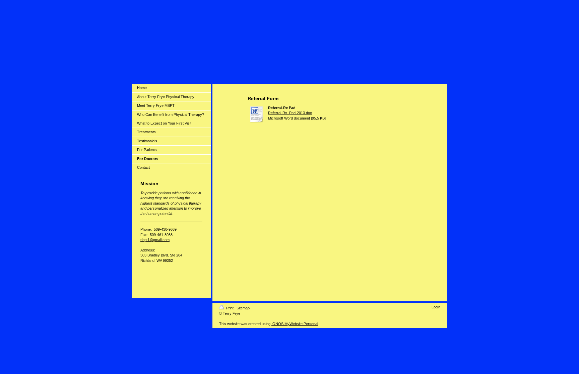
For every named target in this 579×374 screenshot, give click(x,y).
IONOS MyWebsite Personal (294, 324)
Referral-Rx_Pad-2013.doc (290, 113)
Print (230, 308)
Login (436, 307)
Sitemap (243, 308)
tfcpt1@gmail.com (155, 240)
